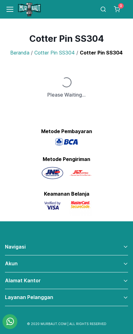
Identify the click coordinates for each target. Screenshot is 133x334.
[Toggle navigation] (7, 9)
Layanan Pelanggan (29, 297)
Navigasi (15, 247)
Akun (11, 263)
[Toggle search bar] (103, 9)
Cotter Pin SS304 (54, 53)
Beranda (19, 53)
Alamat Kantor (23, 280)
